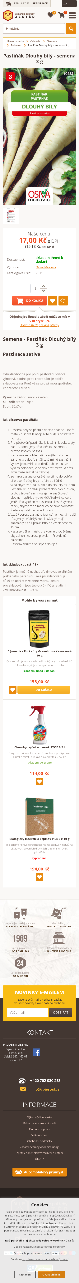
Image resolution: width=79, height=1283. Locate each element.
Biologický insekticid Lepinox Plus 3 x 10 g (39, 839)
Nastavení (24, 1274)
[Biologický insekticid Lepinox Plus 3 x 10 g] (39, 817)
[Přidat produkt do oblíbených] (52, 300)
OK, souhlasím (51, 1274)
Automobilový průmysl (43, 1172)
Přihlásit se (21, 3)
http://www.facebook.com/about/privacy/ (45, 1259)
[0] (50, 14)
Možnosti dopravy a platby (39, 325)
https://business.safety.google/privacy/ (43, 1246)
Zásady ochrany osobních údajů (39, 1147)
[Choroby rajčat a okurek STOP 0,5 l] (39, 725)
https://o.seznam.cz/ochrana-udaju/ (44, 1253)
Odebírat (60, 1012)
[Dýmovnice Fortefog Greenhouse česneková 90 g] (39, 629)
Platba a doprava (39, 1129)
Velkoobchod (39, 1135)
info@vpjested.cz (45, 1089)
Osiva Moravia (46, 267)
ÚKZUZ (39, 1159)
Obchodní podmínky (39, 1141)
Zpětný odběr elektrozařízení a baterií (39, 1153)
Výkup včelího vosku (39, 1117)
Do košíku (34, 301)
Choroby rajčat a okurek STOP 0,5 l (39, 747)
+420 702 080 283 (45, 1080)
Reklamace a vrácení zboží (39, 1123)
